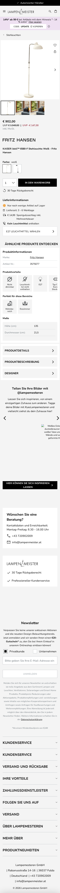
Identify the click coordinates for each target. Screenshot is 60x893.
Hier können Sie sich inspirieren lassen (28, 484)
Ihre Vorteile (15, 778)
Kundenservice (17, 742)
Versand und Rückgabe (25, 766)
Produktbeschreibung (22, 362)
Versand (11, 814)
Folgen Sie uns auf (21, 802)
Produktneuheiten (21, 850)
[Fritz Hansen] (19, 140)
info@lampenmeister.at (26, 542)
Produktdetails (17, 350)
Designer (11, 373)
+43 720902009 (22, 535)
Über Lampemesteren (23, 826)
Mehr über (13, 838)
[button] (8, 108)
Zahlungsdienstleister (25, 790)
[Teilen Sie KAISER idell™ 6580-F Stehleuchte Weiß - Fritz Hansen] (55, 51)
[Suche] (50, 11)
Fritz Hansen (37, 257)
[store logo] (23, 11)
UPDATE (28, 26)
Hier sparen (35, 21)
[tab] (30, 743)
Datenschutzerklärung (31, 719)
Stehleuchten (13, 34)
